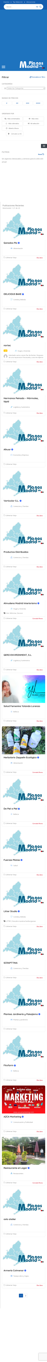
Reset (40, 154)
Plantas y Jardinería (20, 1020)
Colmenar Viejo (11, 257)
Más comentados (13, 119)
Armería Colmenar (14, 1270)
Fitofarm (9, 1065)
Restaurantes (18, 1173)
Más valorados (13, 123)
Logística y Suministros (21, 407)
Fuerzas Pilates (12, 859)
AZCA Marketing (13, 1116)
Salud (15, 865)
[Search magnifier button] (40, 6)
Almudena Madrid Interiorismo (20, 603)
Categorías (7, 84)
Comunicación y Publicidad (23, 1122)
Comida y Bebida (19, 299)
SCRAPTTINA (10, 962)
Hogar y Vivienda (24, 351)
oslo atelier (10, 1219)
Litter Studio (11, 911)
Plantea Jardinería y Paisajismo (21, 1014)
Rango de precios (10, 98)
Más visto (34, 119)
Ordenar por (8, 113)
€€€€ (38, 103)
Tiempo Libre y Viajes (21, 1276)
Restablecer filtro (38, 77)
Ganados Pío (11, 242)
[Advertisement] (23, 35)
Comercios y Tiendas (21, 506)
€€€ (27, 103)
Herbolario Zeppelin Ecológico (20, 757)
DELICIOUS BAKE (13, 294)
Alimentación (18, 248)
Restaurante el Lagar (16, 1167)
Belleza (16, 712)
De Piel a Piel (11, 808)
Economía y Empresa (21, 455)
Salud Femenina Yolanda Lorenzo (22, 706)
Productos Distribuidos (16, 551)
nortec (7, 345)
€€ (17, 103)
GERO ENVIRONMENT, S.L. (18, 654)
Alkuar (7, 449)
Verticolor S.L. (12, 500)
